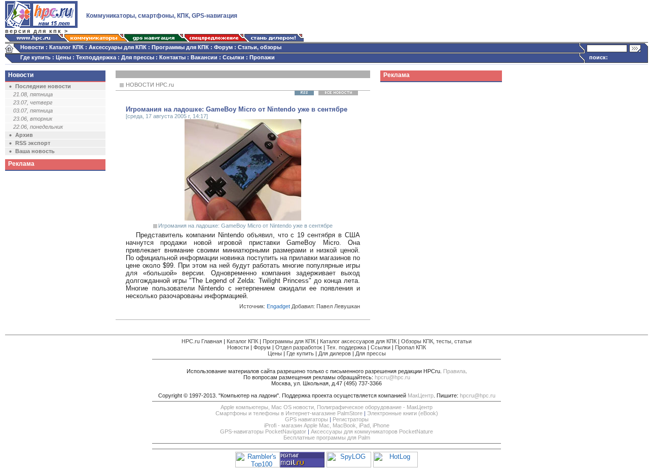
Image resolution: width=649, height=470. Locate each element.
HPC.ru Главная (202, 341)
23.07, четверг (32, 102)
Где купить (35, 57)
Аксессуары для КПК (118, 47)
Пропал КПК (410, 347)
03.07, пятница (33, 110)
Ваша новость (35, 151)
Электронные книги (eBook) (402, 413)
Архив (24, 135)
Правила (454, 371)
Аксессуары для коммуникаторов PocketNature (372, 431)
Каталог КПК (66, 47)
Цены (63, 57)
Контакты (172, 57)
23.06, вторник (32, 119)
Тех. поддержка (346, 347)
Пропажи (262, 57)
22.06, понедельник (38, 127)
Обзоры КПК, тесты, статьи (436, 341)
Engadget (278, 306)
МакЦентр (421, 395)
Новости (32, 47)
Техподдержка (96, 57)
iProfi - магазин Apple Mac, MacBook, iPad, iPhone (326, 425)
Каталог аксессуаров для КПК (358, 341)
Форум (223, 47)
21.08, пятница (33, 94)
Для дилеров (334, 353)
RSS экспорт (32, 143)
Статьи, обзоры (259, 47)
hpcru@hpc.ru (392, 377)
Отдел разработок (298, 347)
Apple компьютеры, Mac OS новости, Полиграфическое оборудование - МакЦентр (326, 407)
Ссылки (233, 57)
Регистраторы (351, 419)
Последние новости (43, 86)
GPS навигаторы (306, 419)
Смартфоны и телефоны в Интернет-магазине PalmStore (289, 413)
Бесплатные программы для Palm (326, 438)
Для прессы (137, 57)
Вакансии (204, 57)
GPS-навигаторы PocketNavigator (263, 431)
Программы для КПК (180, 47)
